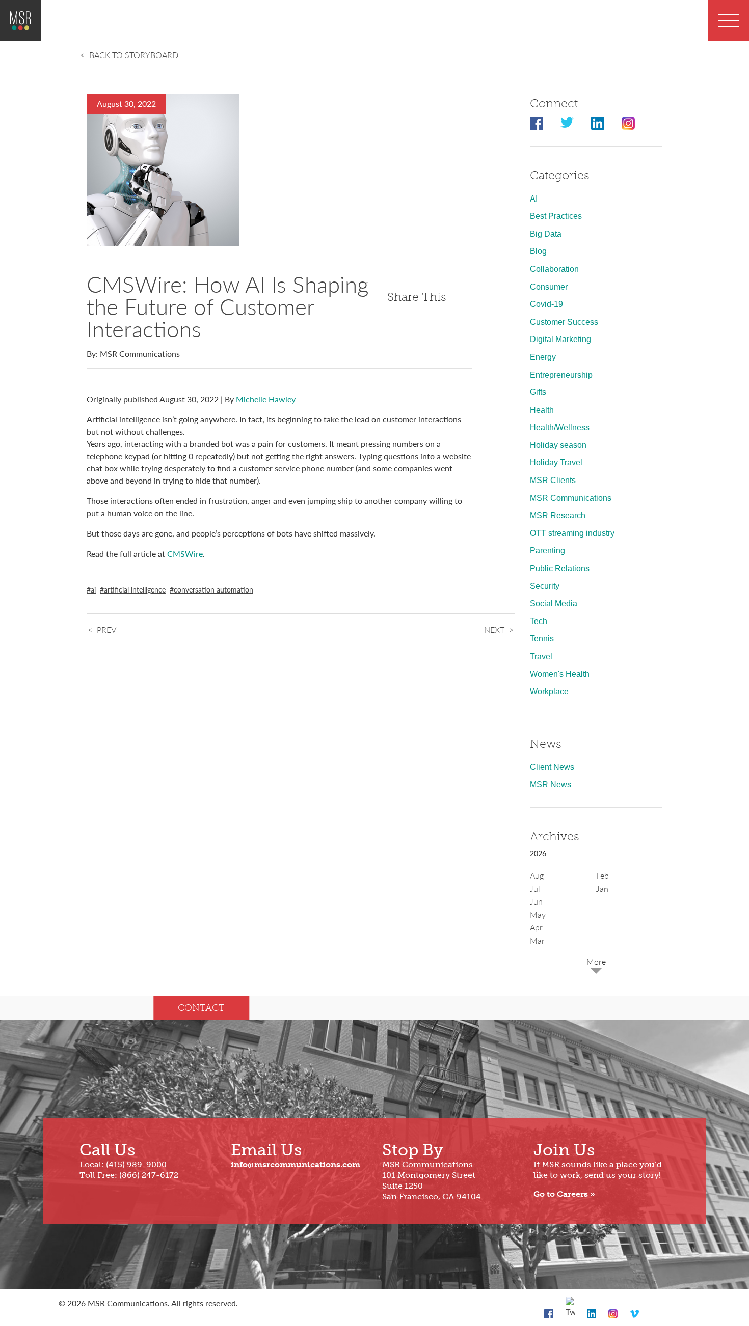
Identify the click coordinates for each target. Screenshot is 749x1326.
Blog (538, 251)
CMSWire (185, 553)
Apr (536, 927)
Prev (106, 629)
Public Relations (560, 568)
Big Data (545, 234)
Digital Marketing (560, 339)
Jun (536, 901)
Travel (541, 656)
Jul (535, 888)
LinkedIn (597, 123)
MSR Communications (570, 498)
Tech (538, 621)
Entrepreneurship (561, 375)
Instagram (628, 123)
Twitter (567, 123)
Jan (602, 888)
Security (544, 586)
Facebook (536, 123)
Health (542, 410)
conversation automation (213, 589)
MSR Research (557, 515)
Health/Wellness (560, 427)
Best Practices (556, 216)
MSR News (550, 784)
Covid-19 (546, 304)
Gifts (538, 392)
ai (93, 589)
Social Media (553, 603)
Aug (537, 875)
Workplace (549, 691)
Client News (552, 767)
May (538, 914)
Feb (602, 875)
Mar (537, 940)
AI (534, 198)
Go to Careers (560, 1194)
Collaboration (554, 269)
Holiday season (558, 445)
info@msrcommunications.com (295, 1164)
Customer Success (564, 322)
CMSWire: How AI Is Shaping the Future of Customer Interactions (227, 306)
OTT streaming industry (572, 533)
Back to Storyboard (133, 55)
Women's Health (560, 674)
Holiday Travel (556, 462)
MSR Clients (553, 480)
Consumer (549, 287)
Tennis (542, 638)
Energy (543, 357)
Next (494, 629)
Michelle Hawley (266, 399)
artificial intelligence (135, 589)
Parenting (547, 550)
